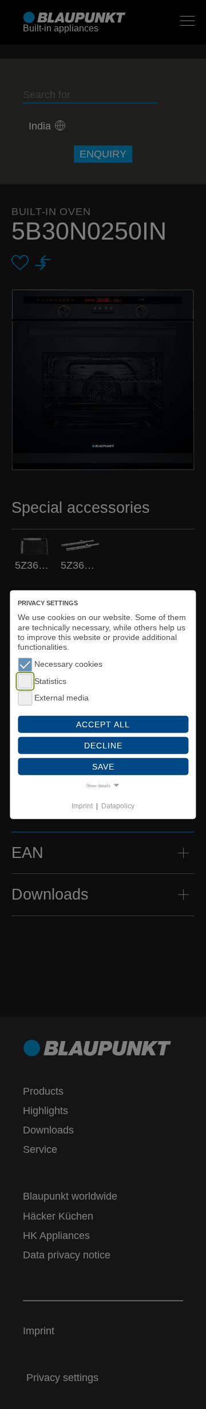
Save (103, 766)
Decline (103, 745)
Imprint (82, 806)
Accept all (103, 723)
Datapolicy (117, 806)
